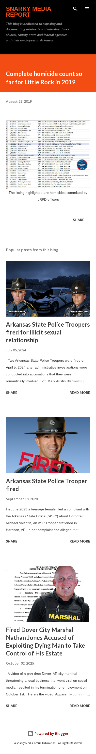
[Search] (75, 9)
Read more (80, 392)
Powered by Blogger (50, 733)
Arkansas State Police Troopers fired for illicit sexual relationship (48, 332)
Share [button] (78, 220)
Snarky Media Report (28, 11)
